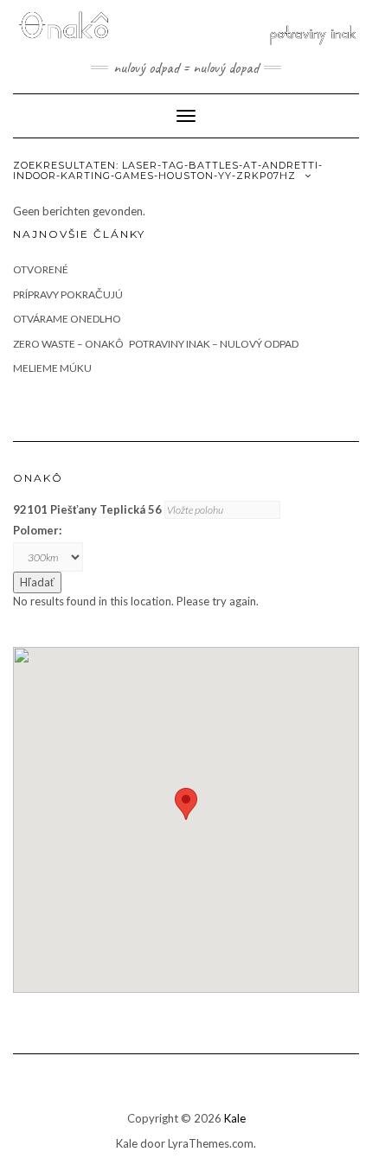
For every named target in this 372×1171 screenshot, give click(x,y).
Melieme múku (52, 368)
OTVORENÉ (40, 269)
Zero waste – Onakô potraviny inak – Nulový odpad (155, 343)
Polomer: (37, 530)
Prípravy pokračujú (68, 294)
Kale (235, 1118)
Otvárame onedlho (67, 318)
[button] (186, 804)
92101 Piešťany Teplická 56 (87, 509)
